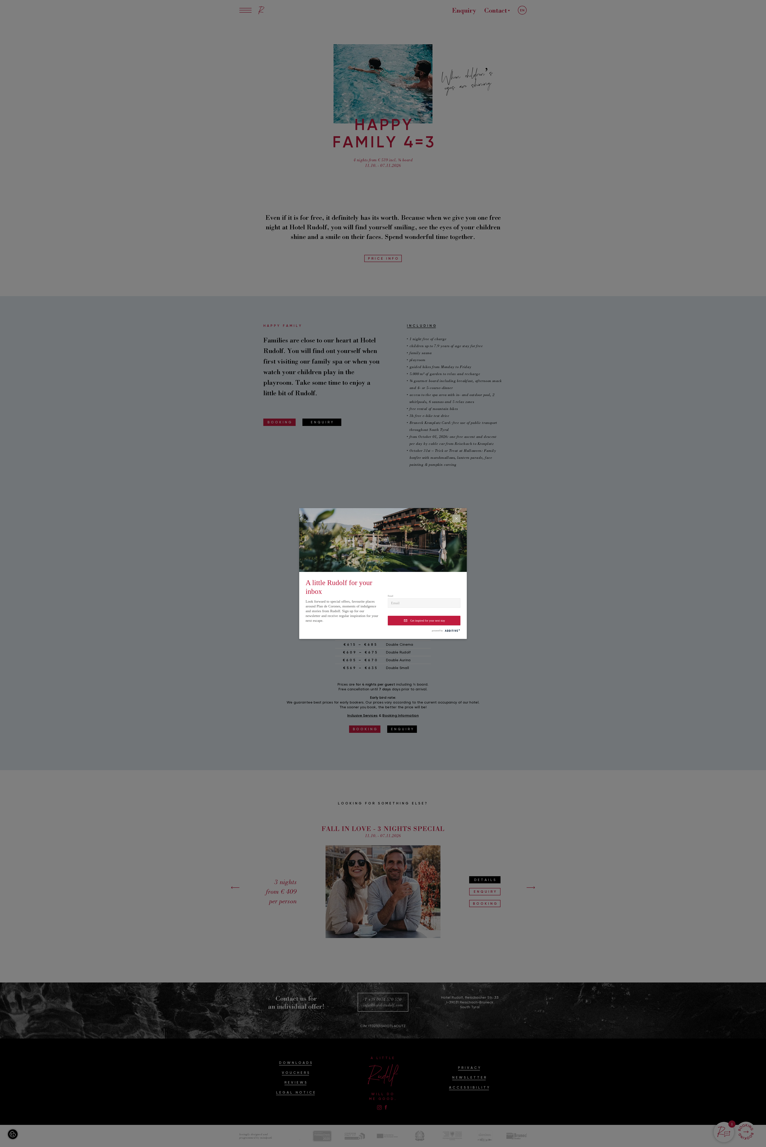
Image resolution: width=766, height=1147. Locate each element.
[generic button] (456, 518)
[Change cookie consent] (13, 1134)
